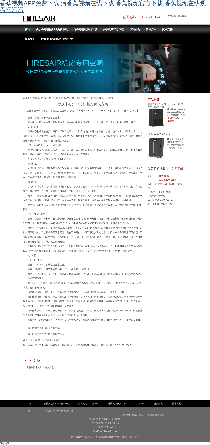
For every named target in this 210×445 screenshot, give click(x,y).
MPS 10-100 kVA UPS (159, 133)
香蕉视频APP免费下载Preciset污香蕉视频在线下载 (166, 105)
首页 (27, 29)
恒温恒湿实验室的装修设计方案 (48, 333)
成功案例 (135, 29)
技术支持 (167, 29)
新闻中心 (30, 39)
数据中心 (39, 339)
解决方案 (151, 29)
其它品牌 (134, 436)
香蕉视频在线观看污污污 (62, 110)
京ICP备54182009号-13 (105, 430)
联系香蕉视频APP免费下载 (57, 39)
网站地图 (4, 443)
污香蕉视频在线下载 (85, 29)
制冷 (47, 339)
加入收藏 (182, 16)
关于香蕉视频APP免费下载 (52, 29)
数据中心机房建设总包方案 (46, 328)
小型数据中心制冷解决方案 (40, 367)
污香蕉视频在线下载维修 (66, 98)
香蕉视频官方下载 (113, 29)
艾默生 (124, 436)
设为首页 (172, 16)
